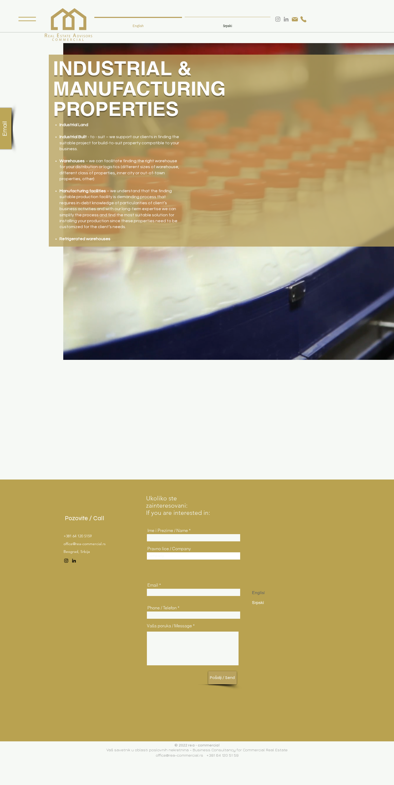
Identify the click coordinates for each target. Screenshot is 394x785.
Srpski (258, 602)
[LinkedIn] (74, 560)
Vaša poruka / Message (169, 626)
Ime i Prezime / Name (167, 530)
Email (152, 585)
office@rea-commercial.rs (85, 543)
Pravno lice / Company (169, 548)
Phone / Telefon (162, 608)
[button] (27, 19)
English (259, 592)
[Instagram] (66, 560)
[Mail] (294, 19)
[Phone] (303, 19)
